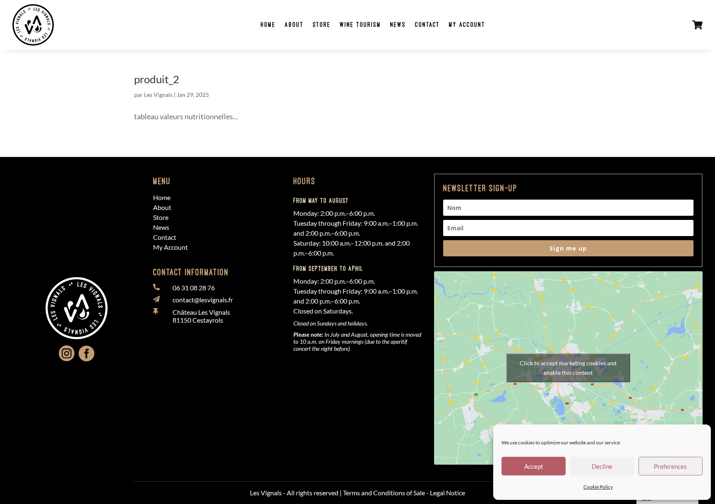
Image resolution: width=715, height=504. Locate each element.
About (294, 24)
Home (268, 24)
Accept (533, 466)
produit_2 (156, 79)
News (398, 24)
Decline (602, 466)
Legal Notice (447, 493)
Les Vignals (158, 94)
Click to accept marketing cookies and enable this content (568, 367)
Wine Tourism (360, 24)
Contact (427, 24)
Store (322, 24)
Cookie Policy (598, 487)
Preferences (670, 466)
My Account (467, 24)
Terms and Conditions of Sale (384, 493)
